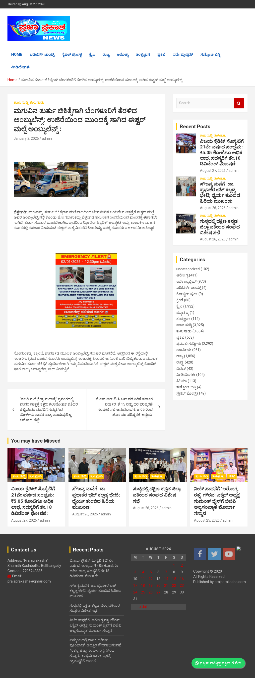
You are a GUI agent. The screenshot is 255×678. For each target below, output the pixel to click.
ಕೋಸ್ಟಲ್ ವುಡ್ (186, 294)
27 (158, 592)
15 (174, 579)
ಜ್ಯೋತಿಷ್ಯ (182, 312)
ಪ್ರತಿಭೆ (161, 54)
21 (166, 585)
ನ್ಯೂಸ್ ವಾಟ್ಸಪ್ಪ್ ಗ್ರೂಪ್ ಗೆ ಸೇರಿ (220, 663)
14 (166, 579)
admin (47, 138)
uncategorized (188, 269)
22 (174, 585)
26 (151, 592)
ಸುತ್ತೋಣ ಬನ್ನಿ (210, 54)
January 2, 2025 (26, 138)
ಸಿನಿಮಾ (181, 381)
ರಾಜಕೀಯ (183, 350)
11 (143, 579)
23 (182, 585)
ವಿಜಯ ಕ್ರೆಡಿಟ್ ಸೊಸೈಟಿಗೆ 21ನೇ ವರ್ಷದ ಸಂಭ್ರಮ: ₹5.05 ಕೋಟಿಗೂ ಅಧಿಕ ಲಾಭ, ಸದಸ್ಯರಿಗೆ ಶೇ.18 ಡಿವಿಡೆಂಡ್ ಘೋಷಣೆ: (222, 152)
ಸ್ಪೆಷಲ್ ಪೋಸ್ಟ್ (72, 54)
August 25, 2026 (207, 520)
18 (143, 585)
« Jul (143, 607)
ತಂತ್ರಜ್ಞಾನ (143, 54)
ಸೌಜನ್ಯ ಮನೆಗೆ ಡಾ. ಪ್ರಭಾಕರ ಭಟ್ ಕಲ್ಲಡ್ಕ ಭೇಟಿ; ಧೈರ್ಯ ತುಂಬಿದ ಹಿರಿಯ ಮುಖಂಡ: (220, 192)
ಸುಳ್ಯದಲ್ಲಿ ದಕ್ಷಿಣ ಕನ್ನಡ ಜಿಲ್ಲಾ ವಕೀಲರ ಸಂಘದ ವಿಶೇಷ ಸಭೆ (220, 226)
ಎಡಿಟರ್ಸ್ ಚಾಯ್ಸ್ (42, 54)
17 (135, 585)
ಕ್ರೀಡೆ (179, 300)
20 (158, 585)
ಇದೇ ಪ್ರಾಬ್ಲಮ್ (183, 54)
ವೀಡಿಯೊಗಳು (20, 67)
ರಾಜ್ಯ (106, 54)
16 (182, 579)
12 (151, 579)
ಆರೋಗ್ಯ (122, 54)
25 (143, 592)
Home (16, 54)
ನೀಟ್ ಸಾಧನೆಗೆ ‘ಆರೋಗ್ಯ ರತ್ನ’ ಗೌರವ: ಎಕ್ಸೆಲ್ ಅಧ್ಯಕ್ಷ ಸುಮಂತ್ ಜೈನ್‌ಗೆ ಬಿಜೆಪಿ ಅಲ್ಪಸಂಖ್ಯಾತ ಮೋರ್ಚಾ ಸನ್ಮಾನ (217, 501)
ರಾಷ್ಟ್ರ (180, 362)
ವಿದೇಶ (181, 368)
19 (151, 585)
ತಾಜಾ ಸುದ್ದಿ (21, 102)
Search (239, 103)
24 (135, 592)
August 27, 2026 (213, 171)
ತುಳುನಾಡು (37, 102)
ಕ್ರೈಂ (92, 54)
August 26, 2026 (213, 208)
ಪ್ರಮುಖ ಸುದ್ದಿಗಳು (188, 343)
